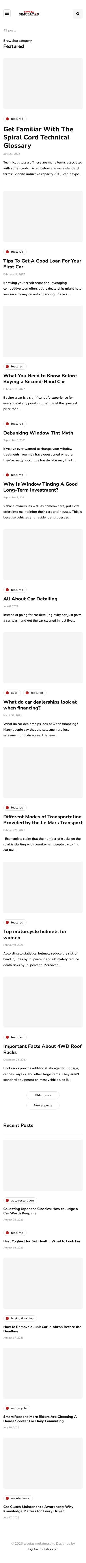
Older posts (43, 1095)
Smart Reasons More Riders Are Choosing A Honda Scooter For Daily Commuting (40, 1419)
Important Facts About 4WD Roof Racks (42, 1049)
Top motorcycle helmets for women (35, 934)
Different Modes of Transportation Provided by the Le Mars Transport (43, 820)
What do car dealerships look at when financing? (40, 705)
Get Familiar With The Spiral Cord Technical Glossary (38, 137)
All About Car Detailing (30, 599)
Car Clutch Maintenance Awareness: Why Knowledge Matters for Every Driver (38, 1509)
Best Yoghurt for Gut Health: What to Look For (41, 1241)
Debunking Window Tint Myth (38, 433)
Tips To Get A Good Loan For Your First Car (42, 264)
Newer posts (43, 1105)
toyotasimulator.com (43, 1549)
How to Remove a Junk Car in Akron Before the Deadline (42, 1329)
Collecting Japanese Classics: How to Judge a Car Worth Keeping (40, 1211)
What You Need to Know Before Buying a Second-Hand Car (40, 378)
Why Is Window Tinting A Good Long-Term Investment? (40, 487)
